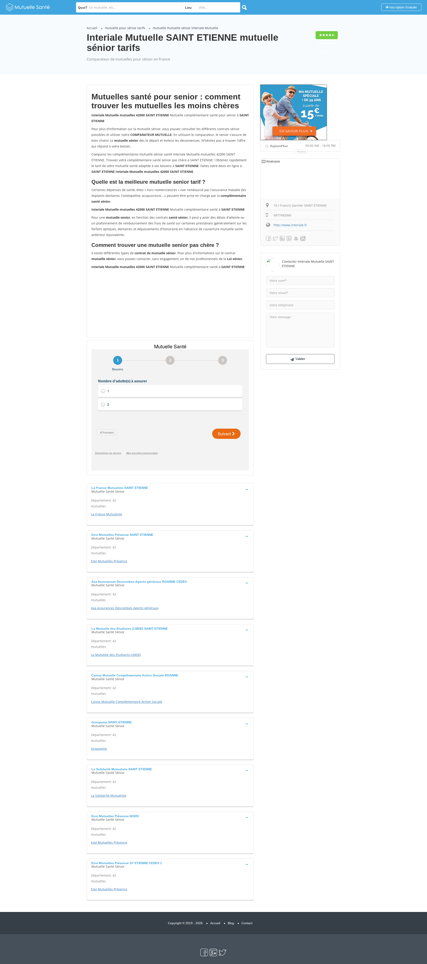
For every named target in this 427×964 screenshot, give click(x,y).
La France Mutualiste (106, 514)
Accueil (92, 28)
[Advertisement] (170, 303)
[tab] (170, 489)
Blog (231, 923)
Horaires (301, 152)
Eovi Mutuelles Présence (109, 561)
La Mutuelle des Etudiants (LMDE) (116, 655)
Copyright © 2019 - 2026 (185, 923)
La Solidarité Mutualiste (108, 795)
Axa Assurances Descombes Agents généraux (124, 608)
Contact (247, 923)
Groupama (99, 748)
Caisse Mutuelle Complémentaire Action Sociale (126, 702)
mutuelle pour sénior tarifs (125, 28)
